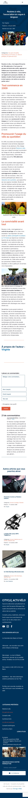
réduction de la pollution (9, 180)
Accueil (10, 53)
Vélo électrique (18, 575)
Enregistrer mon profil (9, 404)
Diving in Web (17, 788)
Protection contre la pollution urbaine (12, 497)
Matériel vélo (11, 540)
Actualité (16, 53)
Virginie (7, 23)
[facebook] (11, 626)
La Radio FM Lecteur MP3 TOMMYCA (11, 534)
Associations (5, 54)
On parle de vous (12, 56)
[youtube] (3, 626)
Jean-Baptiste (9, 581)
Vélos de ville (7, 577)
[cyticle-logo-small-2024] (5, 2)
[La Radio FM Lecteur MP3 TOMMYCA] (14, 513)
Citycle (7, 506)
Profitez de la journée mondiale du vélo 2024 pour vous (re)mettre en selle (12, 688)
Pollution (21, 502)
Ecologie (16, 502)
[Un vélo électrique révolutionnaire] (14, 551)
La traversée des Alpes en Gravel (12, 638)
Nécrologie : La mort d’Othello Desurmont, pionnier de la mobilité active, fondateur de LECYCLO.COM (13, 657)
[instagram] (8, 626)
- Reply (12, 419)
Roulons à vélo (20, 148)
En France (12, 54)
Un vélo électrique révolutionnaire (14, 572)
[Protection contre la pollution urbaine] (14, 476)
